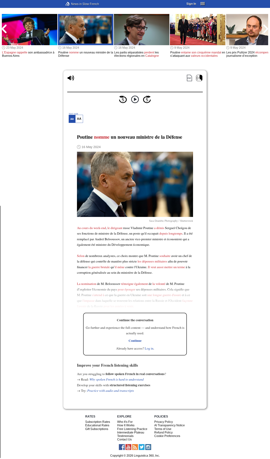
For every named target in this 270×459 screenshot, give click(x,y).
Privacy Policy (163, 421)
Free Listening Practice (132, 429)
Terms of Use (162, 429)
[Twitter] (142, 447)
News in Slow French (73, 4)
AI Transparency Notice (169, 425)
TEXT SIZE (73, 114)
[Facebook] (122, 447)
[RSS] (135, 447)
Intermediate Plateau (130, 432)
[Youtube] (128, 447)
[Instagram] (148, 447)
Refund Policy (163, 432)
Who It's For (125, 421)
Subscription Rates (97, 421)
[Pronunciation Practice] (199, 78)
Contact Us (124, 439)
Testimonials (125, 436)
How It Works (125, 425)
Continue (135, 340)
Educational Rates (97, 425)
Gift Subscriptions (96, 429)
